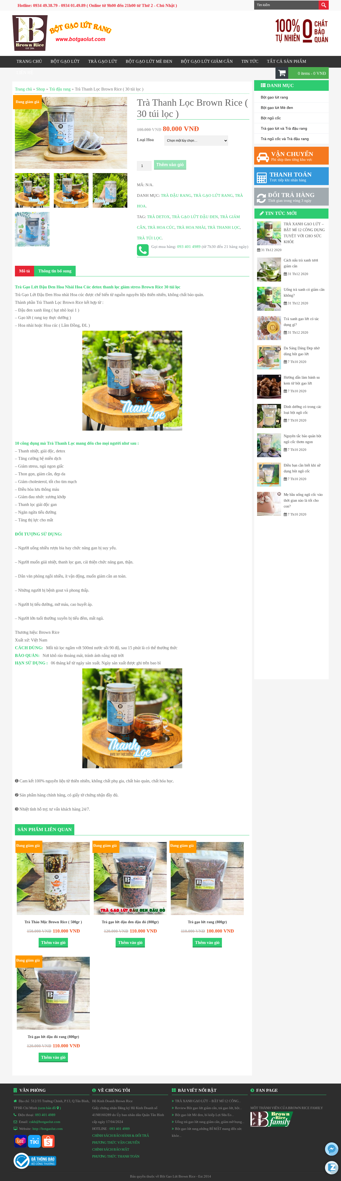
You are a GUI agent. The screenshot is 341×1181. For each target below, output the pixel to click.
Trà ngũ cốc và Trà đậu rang (285, 139)
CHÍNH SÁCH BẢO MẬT (110, 1149)
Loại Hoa (145, 139)
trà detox (158, 217)
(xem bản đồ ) (49, 1108)
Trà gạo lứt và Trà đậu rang (284, 128)
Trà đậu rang (60, 89)
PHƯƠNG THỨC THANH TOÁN (115, 1156)
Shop (40, 89)
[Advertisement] (291, 599)
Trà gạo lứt (102, 61)
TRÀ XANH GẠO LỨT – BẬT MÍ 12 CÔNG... (208, 1101)
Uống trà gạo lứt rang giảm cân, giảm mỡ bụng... (209, 1122)
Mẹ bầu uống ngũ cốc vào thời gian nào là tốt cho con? (303, 501)
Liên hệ (25, 72)
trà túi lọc (149, 238)
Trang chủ (29, 61)
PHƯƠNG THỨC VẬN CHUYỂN (116, 1143)
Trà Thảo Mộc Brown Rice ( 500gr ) (53, 922)
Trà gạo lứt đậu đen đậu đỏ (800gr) (130, 922)
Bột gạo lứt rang (274, 97)
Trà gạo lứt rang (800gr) (207, 922)
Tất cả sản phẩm (286, 61)
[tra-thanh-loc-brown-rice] (32, 190)
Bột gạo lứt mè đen (149, 61)
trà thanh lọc (224, 227)
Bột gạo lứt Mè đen (277, 107)
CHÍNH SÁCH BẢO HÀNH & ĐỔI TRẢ (120, 1136)
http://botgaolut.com (48, 1129)
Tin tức (249, 61)
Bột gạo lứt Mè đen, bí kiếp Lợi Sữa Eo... (204, 1115)
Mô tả (24, 271)
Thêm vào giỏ (170, 164)
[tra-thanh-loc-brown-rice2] (110, 190)
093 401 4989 (189, 246)
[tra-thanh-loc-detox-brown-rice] (32, 229)
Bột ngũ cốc (271, 118)
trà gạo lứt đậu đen (195, 217)
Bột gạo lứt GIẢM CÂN (207, 61)
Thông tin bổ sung (54, 271)
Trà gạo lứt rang (213, 195)
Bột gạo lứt (65, 61)
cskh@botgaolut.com (44, 1122)
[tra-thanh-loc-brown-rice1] (71, 190)
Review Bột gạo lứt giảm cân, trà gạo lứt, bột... (208, 1108)
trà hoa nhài (191, 227)
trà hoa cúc (161, 227)
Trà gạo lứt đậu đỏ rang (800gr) (53, 1037)
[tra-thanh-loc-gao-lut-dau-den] (71, 133)
